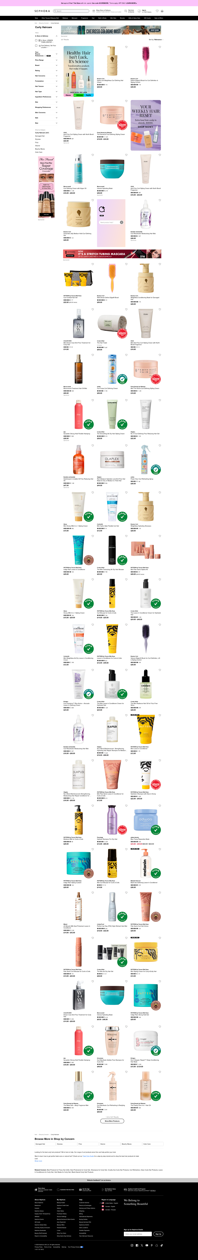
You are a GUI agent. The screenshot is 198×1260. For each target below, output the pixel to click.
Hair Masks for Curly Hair (62, 1172)
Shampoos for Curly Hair (99, 1170)
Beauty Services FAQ (85, 1222)
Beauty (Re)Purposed (41, 1233)
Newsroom (38, 1205)
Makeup (65, 18)
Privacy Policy (38, 1247)
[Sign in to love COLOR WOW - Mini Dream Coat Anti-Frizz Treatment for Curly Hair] (93, 309)
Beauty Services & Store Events (66, 1219)
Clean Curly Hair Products (149, 1170)
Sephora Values (39, 1211)
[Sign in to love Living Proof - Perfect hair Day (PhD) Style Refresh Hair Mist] (126, 893)
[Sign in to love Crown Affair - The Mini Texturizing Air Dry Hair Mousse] (126, 536)
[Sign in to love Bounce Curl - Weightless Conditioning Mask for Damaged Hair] (160, 264)
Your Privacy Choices (74, 1247)
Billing (81, 1214)
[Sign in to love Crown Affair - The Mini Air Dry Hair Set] (126, 938)
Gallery (59, 1208)
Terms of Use (47, 1247)
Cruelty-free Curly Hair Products (118, 1170)
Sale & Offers (158, 18)
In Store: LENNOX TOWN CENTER (47, 41)
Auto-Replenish (61, 1222)
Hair (93, 18)
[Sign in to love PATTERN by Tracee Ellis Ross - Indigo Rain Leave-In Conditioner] (93, 536)
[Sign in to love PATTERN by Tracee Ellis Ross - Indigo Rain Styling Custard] (93, 849)
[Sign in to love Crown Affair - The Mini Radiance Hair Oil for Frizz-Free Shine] (160, 670)
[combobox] (71, 11)
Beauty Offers (60, 1225)
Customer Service (84, 1202)
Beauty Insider (61, 1202)
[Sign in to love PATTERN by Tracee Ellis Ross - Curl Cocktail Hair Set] (93, 264)
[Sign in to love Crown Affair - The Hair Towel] (126, 309)
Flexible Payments (84, 1230)
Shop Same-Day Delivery (64, 1236)
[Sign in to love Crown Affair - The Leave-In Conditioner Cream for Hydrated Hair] (160, 579)
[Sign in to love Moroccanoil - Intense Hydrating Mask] (126, 981)
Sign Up (158, 1234)
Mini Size (113, 18)
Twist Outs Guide (88, 1156)
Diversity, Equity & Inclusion (42, 1227)
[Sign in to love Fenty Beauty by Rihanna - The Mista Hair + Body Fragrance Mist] (93, 1072)
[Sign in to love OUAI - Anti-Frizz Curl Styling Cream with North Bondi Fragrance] (160, 155)
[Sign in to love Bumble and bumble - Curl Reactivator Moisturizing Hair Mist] (93, 715)
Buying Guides (83, 1219)
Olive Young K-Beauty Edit (50, 18)
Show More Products (112, 1121)
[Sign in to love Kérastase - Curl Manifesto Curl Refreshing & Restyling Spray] (126, 1072)
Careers (37, 1208)
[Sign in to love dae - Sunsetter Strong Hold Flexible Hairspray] (93, 1026)
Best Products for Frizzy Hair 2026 (58, 1170)
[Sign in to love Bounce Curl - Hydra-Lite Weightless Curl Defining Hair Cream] (126, 47)
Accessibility (82, 1233)
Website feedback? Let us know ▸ (99, 1180)
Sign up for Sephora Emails (133, 1230)
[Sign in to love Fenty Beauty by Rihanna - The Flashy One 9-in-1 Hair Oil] (160, 1072)
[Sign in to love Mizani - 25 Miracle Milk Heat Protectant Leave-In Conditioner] (93, 893)
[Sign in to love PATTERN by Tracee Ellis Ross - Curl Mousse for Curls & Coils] (126, 579)
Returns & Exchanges (85, 1205)
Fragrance (84, 18)
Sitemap (64, 1247)
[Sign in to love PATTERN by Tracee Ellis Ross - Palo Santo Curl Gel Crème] (160, 893)
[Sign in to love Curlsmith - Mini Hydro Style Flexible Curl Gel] (126, 492)
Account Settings (61, 1216)
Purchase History (62, 1214)
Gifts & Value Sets (134, 18)
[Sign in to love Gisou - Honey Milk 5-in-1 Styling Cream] (93, 579)
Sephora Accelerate (40, 1230)
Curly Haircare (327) (42, 133)
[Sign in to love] (93, 101)
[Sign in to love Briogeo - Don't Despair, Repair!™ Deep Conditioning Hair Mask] (160, 1026)
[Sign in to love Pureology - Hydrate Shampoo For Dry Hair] (126, 806)
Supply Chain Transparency (42, 1214)
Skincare (74, 18)
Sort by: (155, 39)
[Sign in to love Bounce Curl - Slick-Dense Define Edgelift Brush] (126, 264)
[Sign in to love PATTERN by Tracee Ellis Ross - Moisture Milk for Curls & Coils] (93, 806)
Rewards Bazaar (61, 1227)
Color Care (38, 152)
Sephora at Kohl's (84, 1225)
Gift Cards (147, 18)
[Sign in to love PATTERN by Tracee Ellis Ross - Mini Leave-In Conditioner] (160, 715)
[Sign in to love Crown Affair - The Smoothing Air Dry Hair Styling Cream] (126, 400)
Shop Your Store (61, 1233)
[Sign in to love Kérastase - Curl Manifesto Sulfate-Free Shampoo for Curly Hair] (126, 1026)
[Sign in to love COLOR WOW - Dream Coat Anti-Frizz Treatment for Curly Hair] (93, 981)
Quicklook (112, 75)
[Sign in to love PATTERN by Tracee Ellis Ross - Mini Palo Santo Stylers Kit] (160, 536)
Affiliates (37, 1216)
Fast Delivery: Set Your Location (48, 46)
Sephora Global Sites (41, 1225)
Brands (122, 18)
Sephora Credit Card (63, 1205)
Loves (58, 1230)
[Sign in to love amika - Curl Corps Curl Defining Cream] (126, 355)
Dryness (38, 139)
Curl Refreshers (135, 1170)
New (36, 18)
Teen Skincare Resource (86, 1236)
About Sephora (39, 1202)
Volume (37, 146)
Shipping (81, 1211)
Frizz (36, 142)
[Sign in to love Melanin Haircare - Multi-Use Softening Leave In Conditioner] (160, 849)
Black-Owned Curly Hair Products (82, 1172)
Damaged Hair (40, 136)
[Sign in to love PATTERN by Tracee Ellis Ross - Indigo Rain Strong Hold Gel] (160, 981)
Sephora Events (39, 1219)
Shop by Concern (44, 23)
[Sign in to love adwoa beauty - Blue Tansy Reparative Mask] (160, 806)
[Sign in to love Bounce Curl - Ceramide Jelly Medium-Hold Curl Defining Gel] (93, 200)
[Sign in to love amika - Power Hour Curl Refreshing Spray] (160, 445)
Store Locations (83, 1227)
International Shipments (86, 1216)
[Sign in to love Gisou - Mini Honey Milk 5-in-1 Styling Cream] (93, 492)
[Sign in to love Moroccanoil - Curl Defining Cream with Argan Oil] (93, 155)
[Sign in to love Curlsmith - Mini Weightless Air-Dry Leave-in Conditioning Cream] (93, 625)
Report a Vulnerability (41, 1236)
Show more (38, 1161)
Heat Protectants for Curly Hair (80, 1170)
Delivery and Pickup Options (87, 1208)
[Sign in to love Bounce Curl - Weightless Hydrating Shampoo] (160, 492)
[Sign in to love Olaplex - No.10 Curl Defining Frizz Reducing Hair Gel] (160, 400)
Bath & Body (102, 18)
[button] (45, 55)
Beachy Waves (40, 149)
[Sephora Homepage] (42, 11)
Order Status (60, 1211)
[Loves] (157, 11)
